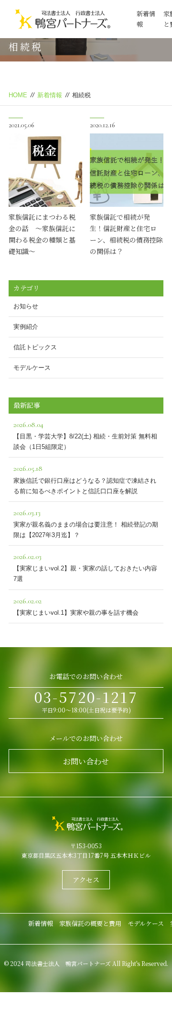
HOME (18, 95)
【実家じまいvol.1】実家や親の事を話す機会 (76, 606)
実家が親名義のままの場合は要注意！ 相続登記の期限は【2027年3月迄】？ (85, 523)
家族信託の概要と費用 (90, 923)
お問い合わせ (86, 761)
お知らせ (25, 306)
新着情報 (49, 95)
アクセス (86, 879)
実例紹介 (25, 326)
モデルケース (32, 367)
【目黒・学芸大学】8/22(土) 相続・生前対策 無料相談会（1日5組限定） (85, 435)
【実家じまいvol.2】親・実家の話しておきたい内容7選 (85, 567)
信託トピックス (35, 347)
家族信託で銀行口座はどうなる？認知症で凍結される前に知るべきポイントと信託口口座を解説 (84, 479)
